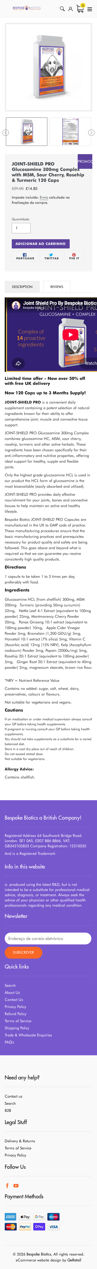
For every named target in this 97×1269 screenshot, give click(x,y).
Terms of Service (18, 1021)
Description (22, 287)
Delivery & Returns (20, 1141)
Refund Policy (15, 1014)
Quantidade (20, 219)
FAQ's (9, 1042)
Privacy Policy (15, 1006)
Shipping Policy (17, 1028)
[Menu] (89, 9)
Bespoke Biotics (39, 1254)
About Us (12, 992)
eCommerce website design (38, 1260)
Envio (44, 197)
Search (10, 985)
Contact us (13, 1096)
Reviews (56, 287)
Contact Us (14, 999)
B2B (8, 1110)
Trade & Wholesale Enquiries (28, 1035)
